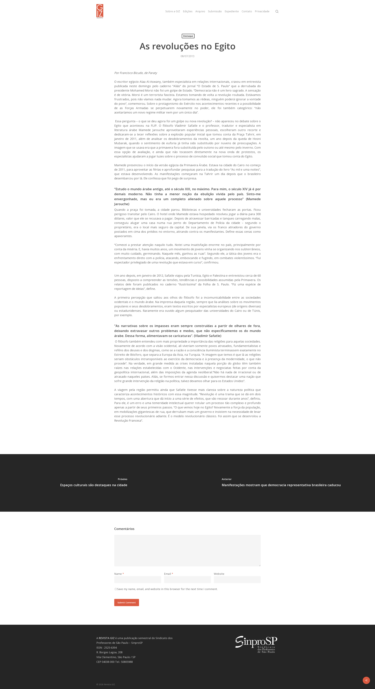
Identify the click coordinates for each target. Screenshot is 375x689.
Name (119, 574)
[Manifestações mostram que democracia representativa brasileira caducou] (281, 483)
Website (219, 574)
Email (168, 574)
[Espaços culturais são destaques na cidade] (94, 483)
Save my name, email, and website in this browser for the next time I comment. (167, 589)
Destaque (188, 36)
